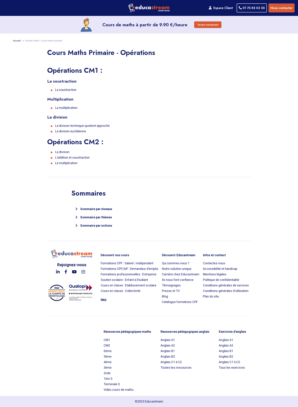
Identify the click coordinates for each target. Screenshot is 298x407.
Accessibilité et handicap (220, 269)
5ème (108, 356)
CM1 (107, 340)
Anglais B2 (168, 356)
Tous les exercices (232, 367)
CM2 (107, 345)
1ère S (108, 378)
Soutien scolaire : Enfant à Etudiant (124, 280)
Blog (165, 296)
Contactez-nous (214, 263)
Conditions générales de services (226, 285)
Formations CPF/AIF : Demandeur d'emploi (129, 269)
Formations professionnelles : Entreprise (128, 274)
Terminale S (112, 384)
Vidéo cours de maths (119, 389)
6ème (108, 351)
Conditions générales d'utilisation (226, 291)
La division (62, 152)
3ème (108, 367)
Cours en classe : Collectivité (120, 291)
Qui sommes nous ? (175, 263)
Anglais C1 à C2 (171, 362)
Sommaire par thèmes (96, 217)
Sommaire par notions (96, 225)
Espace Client (222, 8)
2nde (107, 373)
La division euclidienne (70, 131)
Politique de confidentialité (221, 280)
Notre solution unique (176, 269)
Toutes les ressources (176, 367)
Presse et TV (171, 291)
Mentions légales (214, 274)
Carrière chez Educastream (180, 274)
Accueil (17, 40)
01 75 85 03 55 (253, 8)
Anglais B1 (168, 351)
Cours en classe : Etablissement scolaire (128, 285)
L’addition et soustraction (72, 157)
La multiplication (66, 108)
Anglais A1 (168, 340)
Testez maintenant (207, 24)
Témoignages (171, 285)
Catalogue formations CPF (180, 302)
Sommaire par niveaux (96, 209)
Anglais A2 (168, 345)
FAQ (103, 300)
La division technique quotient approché (82, 125)
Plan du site (211, 296)
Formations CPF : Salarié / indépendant (127, 263)
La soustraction (65, 90)
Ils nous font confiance (177, 280)
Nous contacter (281, 8)
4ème (108, 362)
